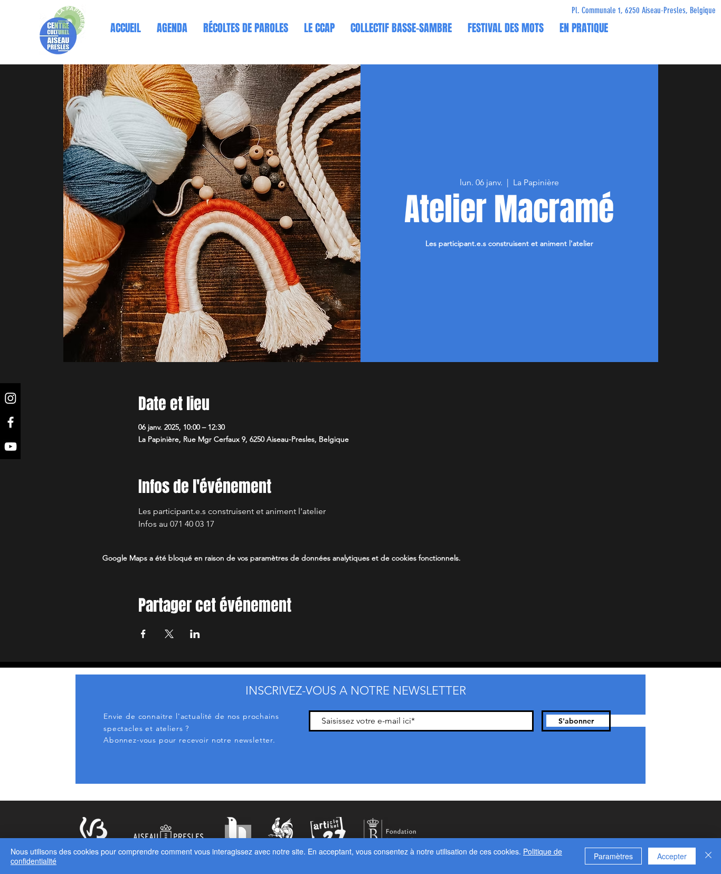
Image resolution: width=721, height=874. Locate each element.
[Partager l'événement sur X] (169, 634)
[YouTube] (10, 446)
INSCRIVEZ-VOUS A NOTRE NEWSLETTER (355, 690)
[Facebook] (10, 422)
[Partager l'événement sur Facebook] (143, 634)
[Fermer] (708, 856)
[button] (319, 27)
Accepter (672, 856)
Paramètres (613, 856)
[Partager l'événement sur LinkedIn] (195, 634)
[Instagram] (10, 398)
